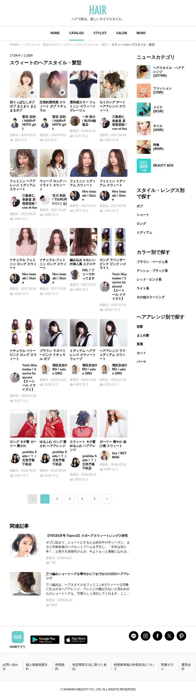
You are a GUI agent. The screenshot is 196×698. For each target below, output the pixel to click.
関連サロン (167, 667)
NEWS (141, 33)
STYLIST (100, 33)
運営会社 (186, 667)
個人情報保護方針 (37, 667)
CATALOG (76, 33)
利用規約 (60, 667)
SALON (121, 33)
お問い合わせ (10, 667)
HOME (55, 33)
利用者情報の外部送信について (134, 667)
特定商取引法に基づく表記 (89, 667)
